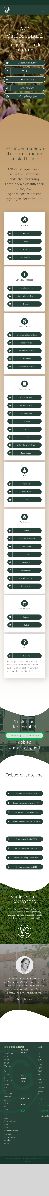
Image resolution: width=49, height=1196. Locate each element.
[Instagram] (22, 1061)
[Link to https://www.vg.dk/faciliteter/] (24, 517)
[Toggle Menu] (43, 10)
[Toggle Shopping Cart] (27, 10)
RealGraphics (36, 1155)
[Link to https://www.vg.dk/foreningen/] (24, 219)
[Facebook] (22, 1056)
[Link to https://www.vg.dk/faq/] (24, 642)
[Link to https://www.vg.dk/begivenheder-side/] (24, 603)
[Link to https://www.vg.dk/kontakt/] (24, 470)
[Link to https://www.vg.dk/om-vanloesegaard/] (24, 274)
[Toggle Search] (34, 10)
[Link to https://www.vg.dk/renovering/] (24, 321)
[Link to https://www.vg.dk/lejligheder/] (24, 384)
